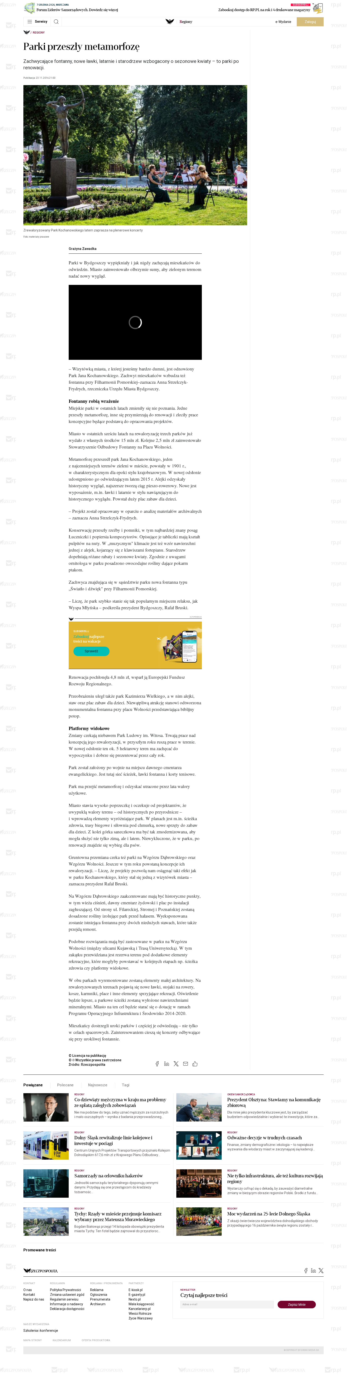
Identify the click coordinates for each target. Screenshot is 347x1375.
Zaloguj (310, 22)
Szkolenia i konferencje (40, 1330)
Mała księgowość (141, 1304)
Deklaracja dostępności (67, 1309)
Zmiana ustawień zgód (67, 1295)
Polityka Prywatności (65, 1290)
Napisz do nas (33, 1299)
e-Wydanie (283, 22)
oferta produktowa (96, 1340)
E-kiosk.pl (136, 1290)
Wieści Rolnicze (140, 1313)
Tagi (125, 1085)
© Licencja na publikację (87, 1055)
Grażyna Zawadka (83, 249)
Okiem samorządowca (241, 1094)
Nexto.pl (135, 1299)
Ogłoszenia (98, 1295)
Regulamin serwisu (64, 1299)
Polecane (65, 1085)
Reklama (96, 1290)
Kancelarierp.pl (140, 1309)
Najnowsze (97, 1085)
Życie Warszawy (141, 1318)
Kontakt (29, 1295)
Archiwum (98, 1304)
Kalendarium (62, 1340)
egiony (186, 21)
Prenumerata (100, 1299)
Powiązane (33, 1085)
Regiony (39, 32)
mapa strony (32, 1340)
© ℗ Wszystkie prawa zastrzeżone (95, 1060)
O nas (27, 1290)
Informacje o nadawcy (66, 1304)
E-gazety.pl (137, 1295)
